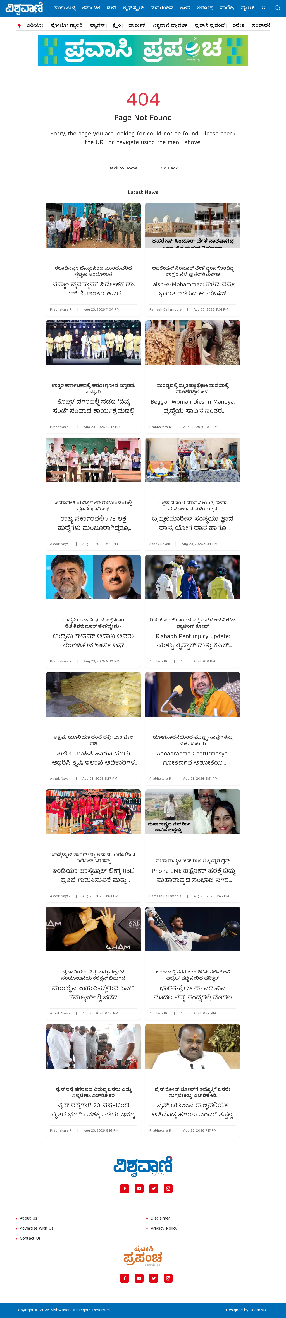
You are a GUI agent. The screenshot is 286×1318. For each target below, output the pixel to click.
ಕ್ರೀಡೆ (185, 8)
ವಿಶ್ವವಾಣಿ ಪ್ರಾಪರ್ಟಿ (170, 26)
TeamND (258, 1310)
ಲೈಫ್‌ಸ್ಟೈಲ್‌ (133, 8)
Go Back (169, 168)
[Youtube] (139, 1188)
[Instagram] (168, 1188)
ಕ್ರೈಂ (117, 26)
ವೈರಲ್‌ (248, 8)
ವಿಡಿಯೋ (35, 26)
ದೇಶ (111, 8)
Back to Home (122, 168)
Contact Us (30, 1239)
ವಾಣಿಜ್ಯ (227, 8)
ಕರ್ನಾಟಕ (91, 8)
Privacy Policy (164, 1229)
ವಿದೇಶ (238, 26)
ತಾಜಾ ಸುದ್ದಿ (64, 8)
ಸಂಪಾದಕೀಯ (265, 26)
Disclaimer (160, 1219)
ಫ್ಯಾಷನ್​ (97, 26)
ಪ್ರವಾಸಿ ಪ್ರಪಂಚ (210, 26)
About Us (28, 1219)
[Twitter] (153, 1188)
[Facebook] (124, 1188)
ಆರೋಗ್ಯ (205, 8)
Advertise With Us (36, 1229)
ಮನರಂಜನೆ (162, 8)
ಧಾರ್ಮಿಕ (136, 26)
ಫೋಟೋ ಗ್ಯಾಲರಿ (67, 26)
